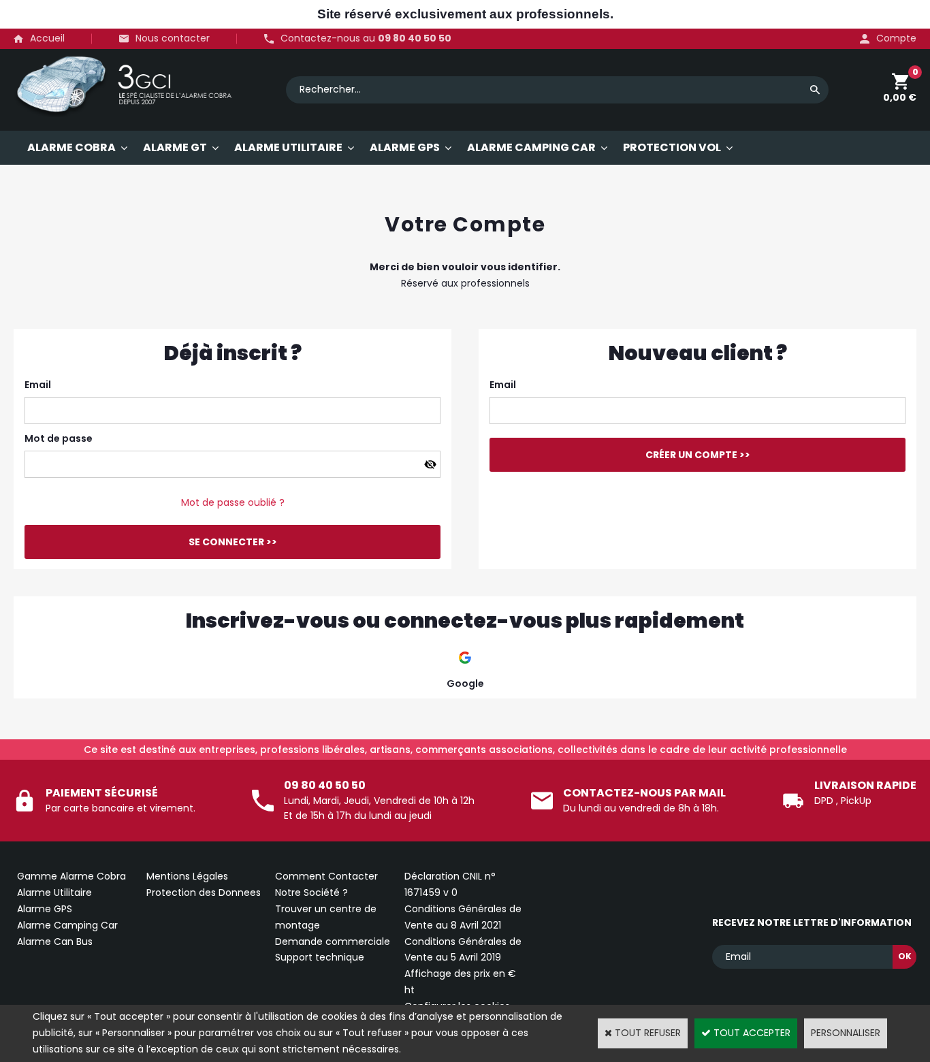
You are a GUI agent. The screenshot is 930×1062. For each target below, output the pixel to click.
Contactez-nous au (365, 38)
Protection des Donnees (203, 892)
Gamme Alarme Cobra (71, 876)
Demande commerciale (332, 941)
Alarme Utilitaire (54, 892)
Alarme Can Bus (55, 941)
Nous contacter (172, 38)
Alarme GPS (44, 909)
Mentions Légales (187, 876)
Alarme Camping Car (67, 925)
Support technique (319, 957)
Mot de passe (59, 438)
